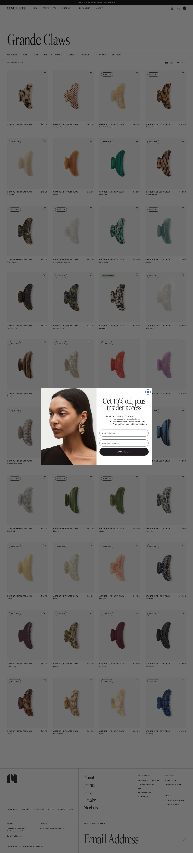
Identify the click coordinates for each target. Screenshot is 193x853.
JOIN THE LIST (124, 452)
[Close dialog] (148, 392)
